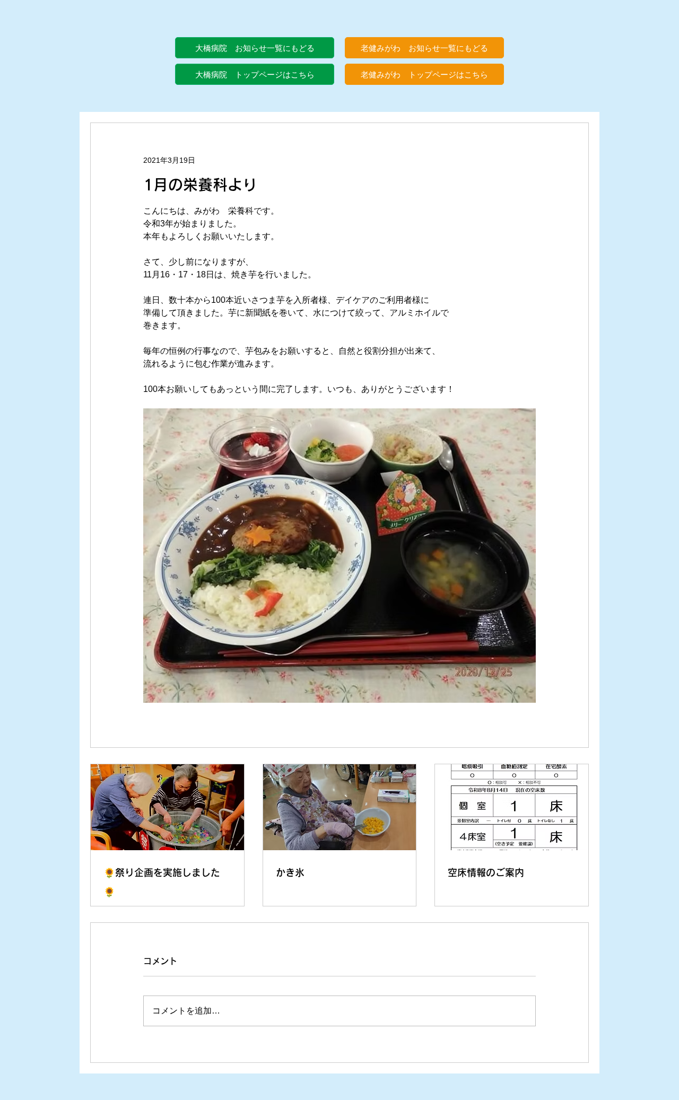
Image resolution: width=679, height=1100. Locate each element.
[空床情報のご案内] (511, 807)
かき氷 (290, 872)
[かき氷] (339, 807)
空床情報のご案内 (486, 872)
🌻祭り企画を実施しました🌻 (161, 882)
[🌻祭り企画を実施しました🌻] (167, 807)
